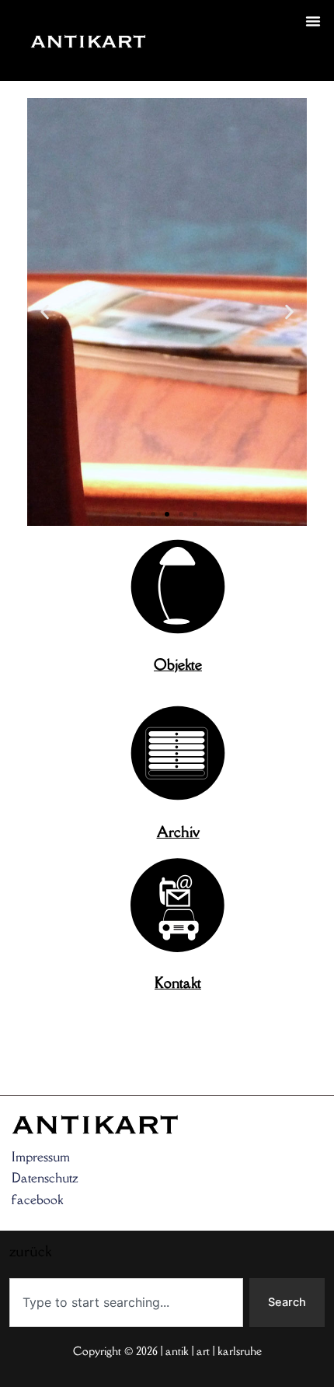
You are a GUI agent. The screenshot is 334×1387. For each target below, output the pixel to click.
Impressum (41, 1156)
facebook (37, 1199)
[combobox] (126, 1302)
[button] (313, 21)
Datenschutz (45, 1177)
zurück (188, 59)
